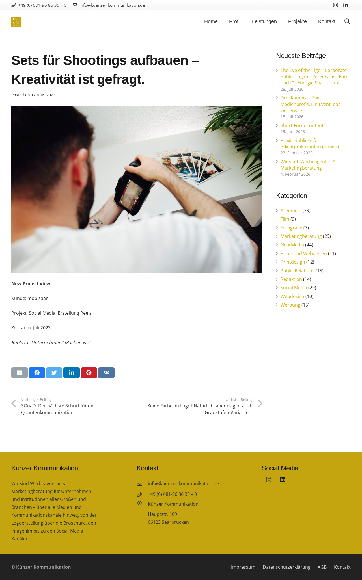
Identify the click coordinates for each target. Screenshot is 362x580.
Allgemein (291, 210)
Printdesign (293, 262)
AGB (322, 567)
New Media (292, 245)
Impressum (243, 567)
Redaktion (291, 279)
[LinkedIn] (346, 5)
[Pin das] (89, 372)
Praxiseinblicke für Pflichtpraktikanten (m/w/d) (310, 143)
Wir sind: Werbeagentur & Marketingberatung (308, 164)
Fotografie (291, 228)
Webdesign (292, 296)
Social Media (294, 287)
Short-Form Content (302, 125)
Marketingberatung (301, 236)
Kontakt (342, 567)
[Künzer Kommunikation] (142, 513)
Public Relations (297, 271)
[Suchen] (347, 21)
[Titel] (283, 480)
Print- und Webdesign (304, 253)
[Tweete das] (54, 372)
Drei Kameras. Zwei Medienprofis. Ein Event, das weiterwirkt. (311, 104)
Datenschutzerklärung (287, 567)
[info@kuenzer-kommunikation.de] (142, 483)
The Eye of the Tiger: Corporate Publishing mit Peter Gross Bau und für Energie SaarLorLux (314, 76)
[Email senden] (19, 372)
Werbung (290, 305)
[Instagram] (335, 5)
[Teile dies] (37, 372)
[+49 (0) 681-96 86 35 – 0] (142, 494)
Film (285, 219)
